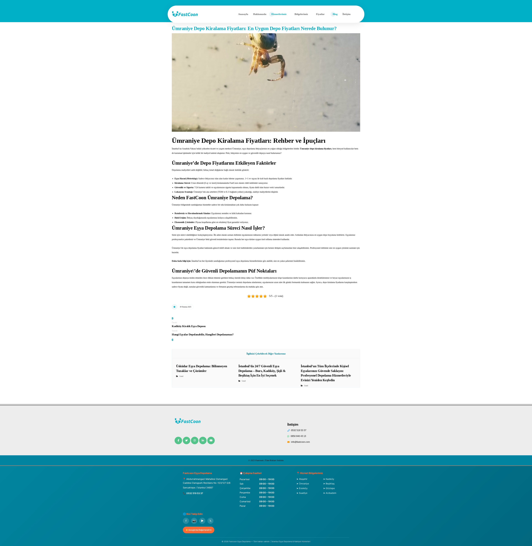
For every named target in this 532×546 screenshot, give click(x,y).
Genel (181, 376)
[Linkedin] (203, 440)
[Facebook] (178, 440)
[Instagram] (194, 440)
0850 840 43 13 (298, 436)
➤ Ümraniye (302, 483)
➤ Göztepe (329, 488)
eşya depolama (242, 261)
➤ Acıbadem (329, 493)
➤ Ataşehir (301, 479)
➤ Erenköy (302, 488)
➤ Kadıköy (328, 479)
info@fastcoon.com (300, 442)
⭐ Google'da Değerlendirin (199, 530)
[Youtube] (211, 440)
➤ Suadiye (301, 493)
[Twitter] (186, 440)
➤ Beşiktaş (328, 483)
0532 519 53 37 (298, 430)
